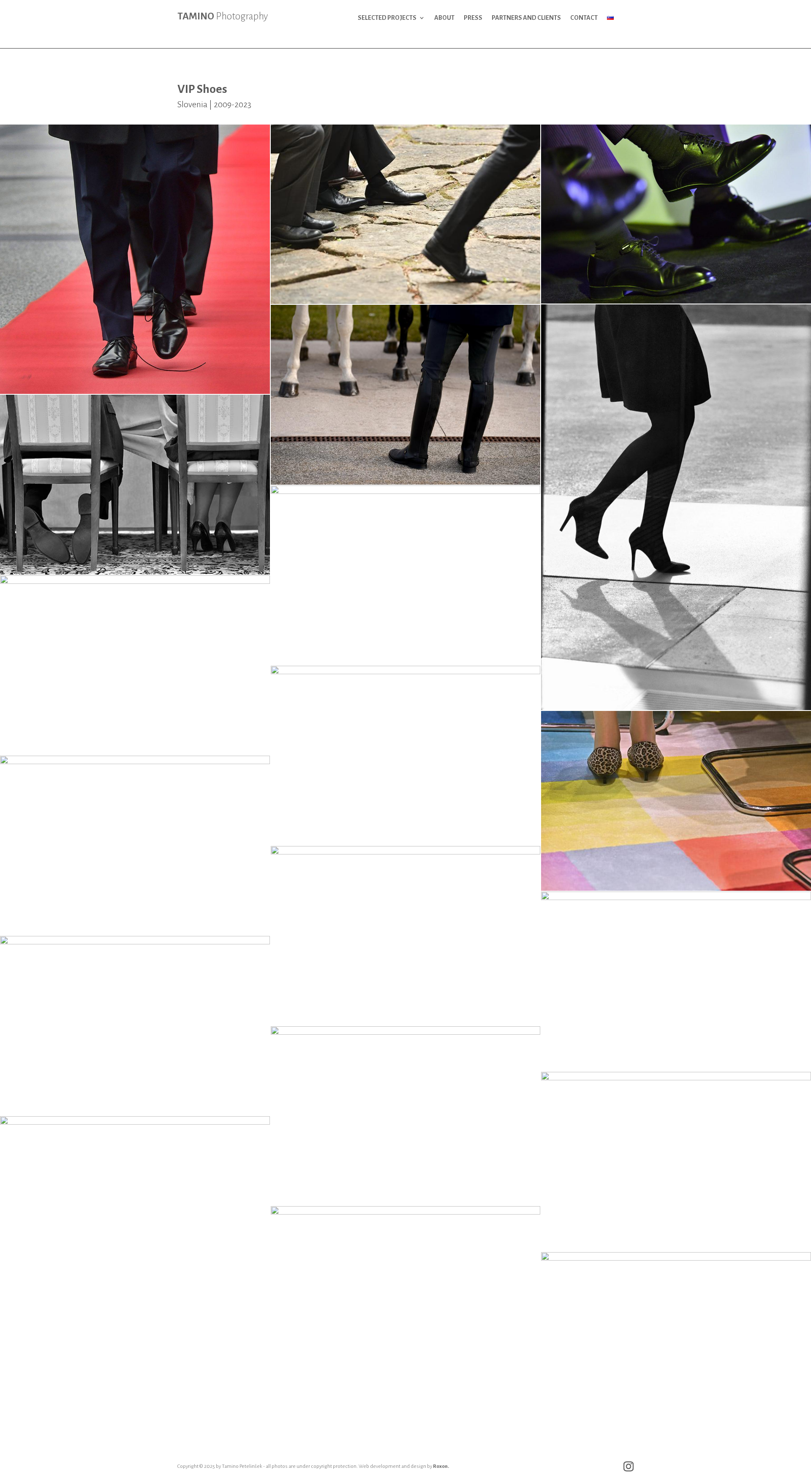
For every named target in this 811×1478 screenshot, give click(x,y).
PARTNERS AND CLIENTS (526, 18)
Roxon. (441, 1466)
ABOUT (444, 18)
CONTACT (584, 18)
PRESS (473, 18)
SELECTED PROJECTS (387, 18)
